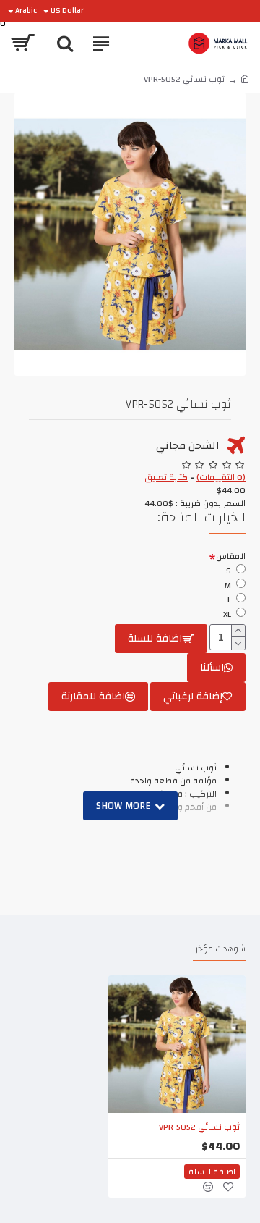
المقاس (231, 556)
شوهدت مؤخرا (219, 950)
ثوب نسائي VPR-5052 (199, 1127)
